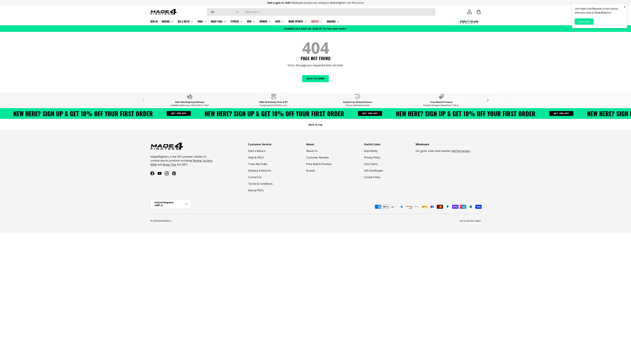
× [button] (624, 7)
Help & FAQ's (256, 157)
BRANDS (331, 21)
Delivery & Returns (259, 170)
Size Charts (371, 164)
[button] (478, 11)
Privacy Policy (372, 157)
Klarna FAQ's (256, 190)
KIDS (277, 21)
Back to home (315, 78)
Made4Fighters (164, 220)
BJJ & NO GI (184, 21)
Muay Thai (169, 164)
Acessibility (370, 151)
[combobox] (321, 12)
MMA (200, 21)
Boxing (197, 160)
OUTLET (315, 21)
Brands (310, 170)
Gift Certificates (373, 170)
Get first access (355, 2)
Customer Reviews (317, 157)
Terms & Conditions (260, 184)
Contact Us (255, 177)
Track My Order (258, 164)
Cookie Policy (372, 177)
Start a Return (257, 151)
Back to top (315, 124)
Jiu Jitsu (207, 160)
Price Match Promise (318, 164)
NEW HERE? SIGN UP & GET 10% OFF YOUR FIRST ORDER (70, 113)
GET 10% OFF (166, 113)
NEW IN (154, 21)
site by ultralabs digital (470, 220)
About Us (312, 151)
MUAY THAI (216, 21)
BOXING (166, 21)
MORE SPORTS (295, 21)
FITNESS (235, 21)
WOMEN (263, 21)
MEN (249, 21)
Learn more (584, 21)
